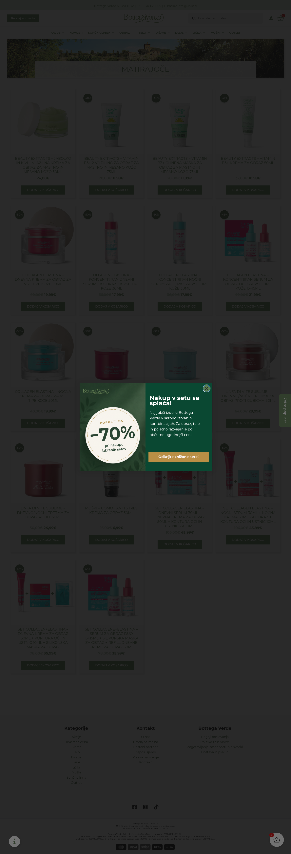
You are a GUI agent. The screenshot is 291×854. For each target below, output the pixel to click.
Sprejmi (121, 440)
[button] (192, 405)
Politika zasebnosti (150, 449)
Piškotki (133, 449)
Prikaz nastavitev (170, 440)
